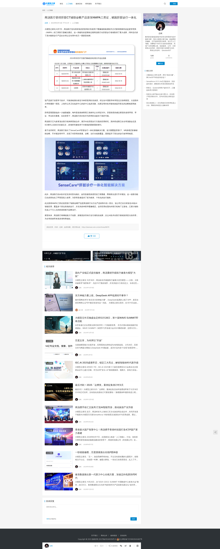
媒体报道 (113, 535)
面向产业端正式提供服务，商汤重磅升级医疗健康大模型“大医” (105, 274)
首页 (43, 10)
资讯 (61, 4)
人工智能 (69, 4)
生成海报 (114, 546)
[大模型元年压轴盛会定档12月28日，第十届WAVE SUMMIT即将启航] (59, 325)
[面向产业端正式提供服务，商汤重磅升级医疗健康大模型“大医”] (59, 280)
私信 (161, 63)
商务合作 (104, 535)
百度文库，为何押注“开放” (88, 340)
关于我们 (98, 4)
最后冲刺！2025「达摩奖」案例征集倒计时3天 (99, 385)
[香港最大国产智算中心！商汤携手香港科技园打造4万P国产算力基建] (59, 437)
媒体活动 (79, 4)
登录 (48, 519)
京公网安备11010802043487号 (130, 539)
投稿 (174, 3)
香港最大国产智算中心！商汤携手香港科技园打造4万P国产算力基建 (106, 431)
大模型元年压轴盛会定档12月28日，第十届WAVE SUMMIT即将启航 (106, 319)
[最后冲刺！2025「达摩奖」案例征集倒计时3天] (59, 392)
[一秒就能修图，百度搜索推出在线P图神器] (59, 459)
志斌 (46, 23)
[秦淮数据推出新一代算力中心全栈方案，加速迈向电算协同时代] (59, 481)
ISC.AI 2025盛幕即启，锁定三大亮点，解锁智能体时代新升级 (106, 362)
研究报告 (88, 4)
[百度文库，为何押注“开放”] (59, 347)
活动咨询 (123, 535)
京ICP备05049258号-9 (107, 539)
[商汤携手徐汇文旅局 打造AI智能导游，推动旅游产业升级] (59, 414)
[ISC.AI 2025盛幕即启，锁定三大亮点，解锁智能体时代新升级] (59, 370)
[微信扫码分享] (121, 546)
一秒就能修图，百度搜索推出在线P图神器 (96, 452)
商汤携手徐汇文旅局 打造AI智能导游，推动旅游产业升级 (104, 407)
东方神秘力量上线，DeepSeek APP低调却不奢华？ (101, 295)
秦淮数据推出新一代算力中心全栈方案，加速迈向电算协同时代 (106, 476)
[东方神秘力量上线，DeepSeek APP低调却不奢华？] (59, 302)
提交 (133, 519)
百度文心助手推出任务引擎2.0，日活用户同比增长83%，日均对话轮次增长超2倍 (160, 96)
